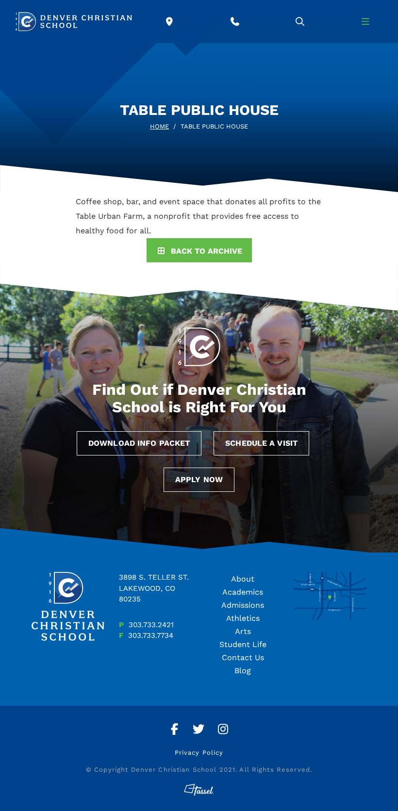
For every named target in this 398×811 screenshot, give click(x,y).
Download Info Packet (139, 443)
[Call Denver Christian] (235, 21)
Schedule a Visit (261, 443)
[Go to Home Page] (74, 21)
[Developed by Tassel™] (199, 790)
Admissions (242, 605)
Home (159, 126)
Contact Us (243, 657)
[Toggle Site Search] (300, 21)
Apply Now (199, 479)
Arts (243, 631)
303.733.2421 (151, 624)
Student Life (242, 644)
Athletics (243, 618)
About (242, 579)
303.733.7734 (150, 635)
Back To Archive (206, 251)
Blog (242, 670)
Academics (242, 592)
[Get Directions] (169, 21)
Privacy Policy (199, 752)
